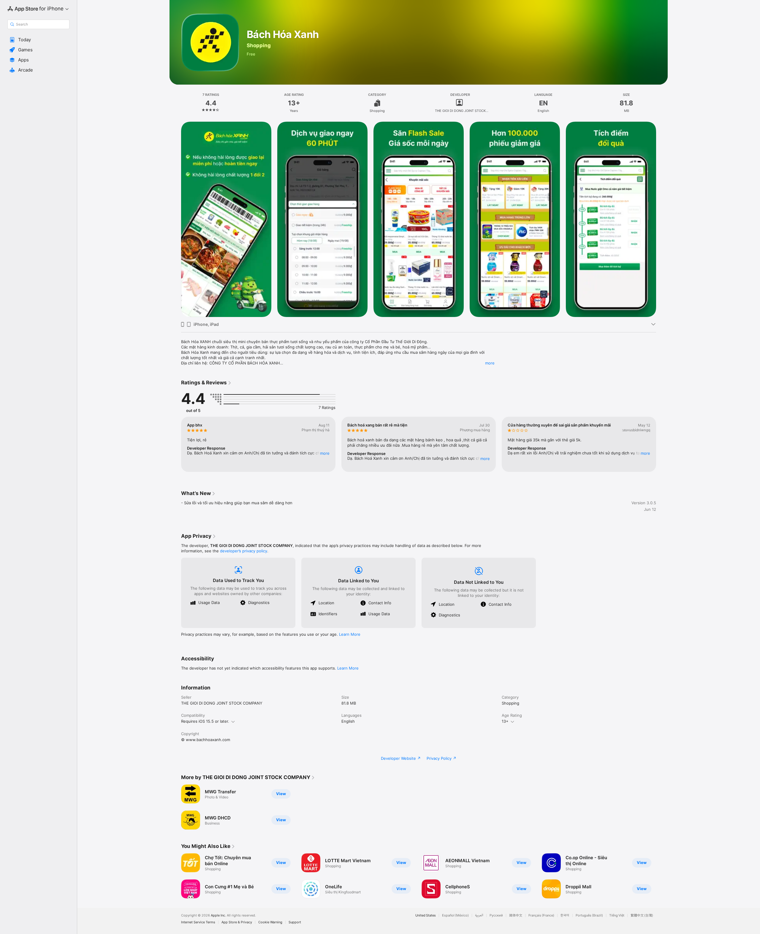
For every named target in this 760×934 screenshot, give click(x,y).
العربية (479, 915)
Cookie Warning (270, 922)
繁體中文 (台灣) (642, 915)
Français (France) (541, 915)
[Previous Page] (175, 444)
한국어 (564, 915)
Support (295, 922)
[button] (38, 39)
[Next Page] (662, 444)
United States (425, 915)
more (490, 363)
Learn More (349, 634)
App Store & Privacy (236, 922)
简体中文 (515, 915)
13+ (505, 721)
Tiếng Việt (616, 915)
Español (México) (455, 915)
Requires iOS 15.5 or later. (205, 721)
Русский (496, 915)
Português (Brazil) (589, 915)
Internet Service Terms (198, 922)
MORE (325, 453)
